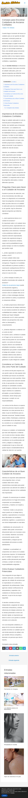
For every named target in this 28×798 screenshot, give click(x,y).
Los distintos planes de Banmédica (11, 708)
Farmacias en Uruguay (11, 689)
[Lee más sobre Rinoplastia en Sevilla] (14, 728)
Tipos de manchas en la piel (12, 776)
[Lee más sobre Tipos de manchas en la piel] (14, 761)
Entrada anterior (14, 655)
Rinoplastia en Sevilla (10, 744)
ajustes (12, 792)
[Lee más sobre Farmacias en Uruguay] (14, 681)
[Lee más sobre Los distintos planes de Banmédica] (14, 699)
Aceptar (4, 795)
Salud (4, 28)
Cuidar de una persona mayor (11, 285)
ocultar (13, 81)
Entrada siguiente (14, 660)
